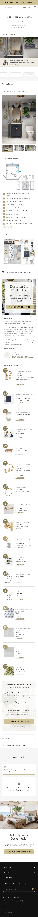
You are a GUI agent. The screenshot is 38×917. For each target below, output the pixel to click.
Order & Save (19, 385)
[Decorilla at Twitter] (17, 901)
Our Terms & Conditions (9, 906)
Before (5, 34)
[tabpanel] (19, 407)
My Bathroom (10, 84)
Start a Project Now (19, 721)
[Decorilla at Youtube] (21, 901)
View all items (8, 227)
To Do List (9, 739)
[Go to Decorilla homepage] (7, 913)
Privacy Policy (21, 906)
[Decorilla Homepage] (7, 7)
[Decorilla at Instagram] (4, 901)
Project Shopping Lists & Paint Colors (18, 272)
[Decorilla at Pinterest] (12, 901)
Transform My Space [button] (19, 307)
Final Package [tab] (29, 75)
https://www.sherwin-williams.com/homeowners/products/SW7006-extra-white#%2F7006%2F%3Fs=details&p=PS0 (23, 357)
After (12, 34)
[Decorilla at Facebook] (8, 901)
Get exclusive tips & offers (15, 883)
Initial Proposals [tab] (15, 75)
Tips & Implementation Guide (16, 745)
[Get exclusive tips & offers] (33, 889)
